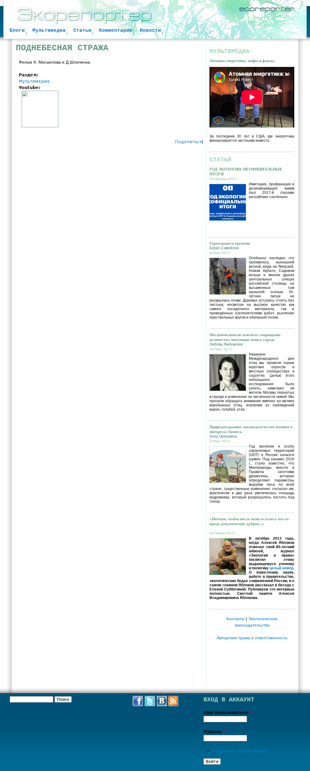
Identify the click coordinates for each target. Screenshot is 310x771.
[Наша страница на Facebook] (137, 704)
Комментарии (115, 30)
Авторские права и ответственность (252, 637)
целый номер (281, 568)
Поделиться (188, 141)
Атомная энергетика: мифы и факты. (242, 60)
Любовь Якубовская (226, 344)
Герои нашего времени (229, 243)
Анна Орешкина (223, 436)
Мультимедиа (49, 30)
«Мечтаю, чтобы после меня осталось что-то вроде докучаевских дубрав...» (249, 521)
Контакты (235, 618)
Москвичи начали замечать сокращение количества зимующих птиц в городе (245, 337)
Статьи (82, 30)
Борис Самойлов (224, 248)
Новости (150, 30)
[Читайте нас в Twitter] (149, 704)
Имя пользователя (227, 712)
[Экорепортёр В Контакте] (162, 704)
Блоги (17, 30)
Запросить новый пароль (240, 750)
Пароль (214, 731)
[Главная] (155, 19)
